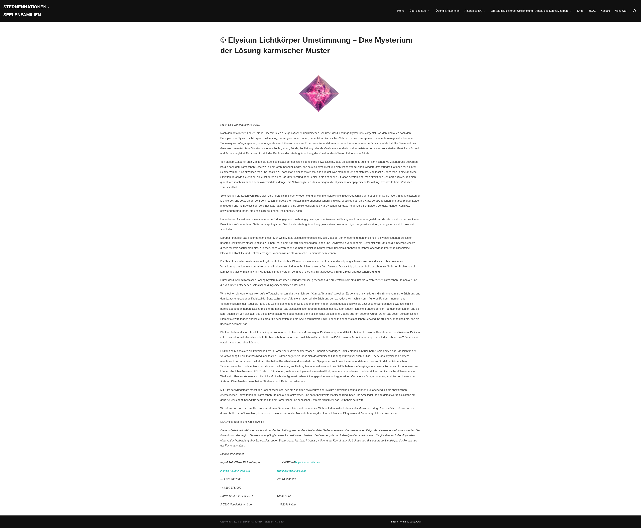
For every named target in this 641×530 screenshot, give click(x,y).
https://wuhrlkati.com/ (307, 462)
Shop (580, 10)
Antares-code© (473, 10)
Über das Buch (418, 10)
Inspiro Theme (398, 521)
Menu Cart (621, 10)
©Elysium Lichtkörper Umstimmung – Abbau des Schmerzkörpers (529, 10)
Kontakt (605, 10)
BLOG (592, 10)
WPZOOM (415, 521)
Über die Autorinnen (448, 10)
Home (400, 10)
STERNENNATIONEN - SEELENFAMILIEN (26, 10)
